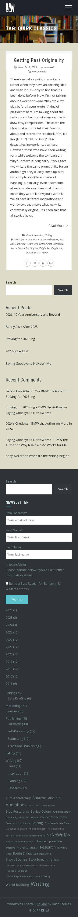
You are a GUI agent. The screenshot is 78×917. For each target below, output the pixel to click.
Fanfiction (20, 244)
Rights (8, 853)
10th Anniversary (18, 798)
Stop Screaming (40, 859)
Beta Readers (49, 805)
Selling (10, 753)
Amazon (39, 797)
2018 (9, 669)
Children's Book (62, 811)
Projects (22, 847)
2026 (9, 610)
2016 (9, 684)
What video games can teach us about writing (28, 876)
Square (42, 904)
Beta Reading (17, 698)
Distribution (24, 823)
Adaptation (19, 239)
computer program (29, 817)
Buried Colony (40, 811)
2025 (9, 617)
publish (34, 847)
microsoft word (37, 835)
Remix (45, 252)
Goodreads (51, 823)
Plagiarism (56, 248)
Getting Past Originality (39, 60)
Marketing (13, 706)
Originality (44, 248)
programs (10, 847)
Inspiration (37, 235)
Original (34, 248)
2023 (9, 632)
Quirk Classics (33, 252)
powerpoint (55, 841)
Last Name (13, 547)
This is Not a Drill (47, 865)
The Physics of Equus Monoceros (21, 865)
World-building (17, 884)
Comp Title (31, 239)
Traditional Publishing (23, 746)
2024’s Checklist (17, 351)
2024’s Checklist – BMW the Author (30, 423)
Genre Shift (32, 244)
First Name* (14, 530)
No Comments (39, 71)
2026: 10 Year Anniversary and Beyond (33, 314)
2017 (9, 676)
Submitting (15, 739)
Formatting (15, 724)
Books (26, 812)
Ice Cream (65, 823)
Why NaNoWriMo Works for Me (44, 445)
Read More (56, 226)
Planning (14, 781)
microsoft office (56, 829)
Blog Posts (13, 811)
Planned (42, 841)
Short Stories (16, 859)
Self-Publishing (18, 731)
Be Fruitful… (34, 805)
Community (11, 817)
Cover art (11, 823)
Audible (54, 798)
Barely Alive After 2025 (22, 327)
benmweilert (50, 67)
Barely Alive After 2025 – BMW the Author (35, 391)
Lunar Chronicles (20, 248)
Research (14, 788)
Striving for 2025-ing (20, 339)
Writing (48, 235)
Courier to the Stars (48, 239)
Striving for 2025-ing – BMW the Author (34, 407)
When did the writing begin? (49, 456)
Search (11, 282)
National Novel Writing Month (20, 841)
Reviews (13, 711)
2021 (9, 647)
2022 (9, 640)
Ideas (28, 235)
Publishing (13, 718)
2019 (9, 662)
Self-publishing (42, 853)
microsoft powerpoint (17, 835)
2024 (9, 625)
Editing (11, 693)
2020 (9, 654)
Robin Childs (22, 853)
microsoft (22, 829)
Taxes (56, 860)
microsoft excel (37, 828)
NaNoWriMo (58, 835)
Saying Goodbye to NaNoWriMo (28, 363)
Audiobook (16, 804)
